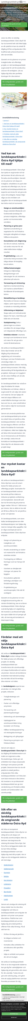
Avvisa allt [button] (14, 1017)
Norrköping (8, 880)
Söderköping (8, 865)
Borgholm (7, 892)
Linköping (7, 884)
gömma (6, 120)
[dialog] (14, 1011)
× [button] (26, 1003)
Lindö (6, 899)
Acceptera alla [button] (14, 1013)
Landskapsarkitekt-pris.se (12, 2)
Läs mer (8, 1010)
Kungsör (7, 872)
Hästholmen (8, 895)
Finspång (7, 888)
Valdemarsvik (9, 869)
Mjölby (6, 876)
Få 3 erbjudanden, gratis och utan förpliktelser (11, 24)
